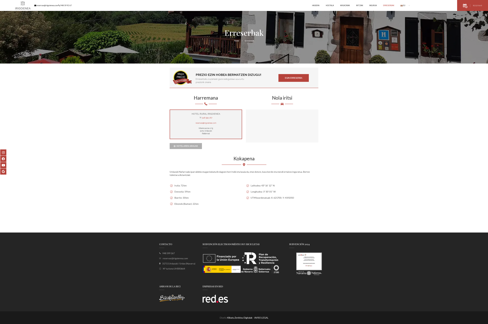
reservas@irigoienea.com (47, 5)
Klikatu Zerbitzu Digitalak (239, 317)
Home (236, 41)
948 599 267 (207, 118)
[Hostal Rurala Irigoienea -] (22, 5)
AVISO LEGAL (261, 317)
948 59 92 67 (66, 5)
